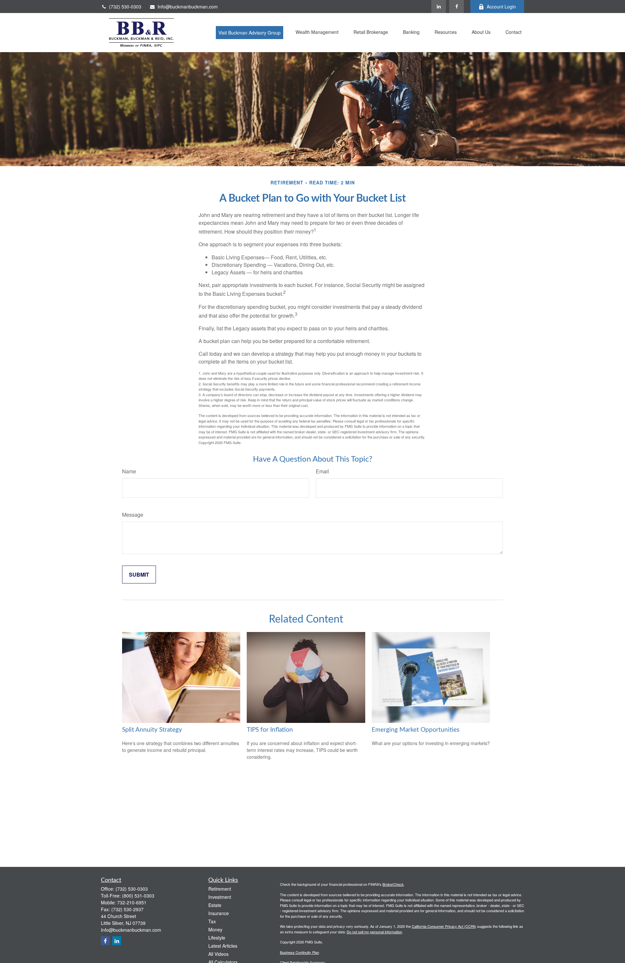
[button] (249, 32)
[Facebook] (456, 6)
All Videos (218, 954)
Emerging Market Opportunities (415, 730)
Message (132, 514)
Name (129, 471)
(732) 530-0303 (125, 6)
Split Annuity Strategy (152, 730)
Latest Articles (222, 945)
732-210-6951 (131, 902)
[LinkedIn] (438, 6)
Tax (212, 921)
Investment (219, 897)
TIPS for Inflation (270, 730)
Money (215, 929)
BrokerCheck (393, 884)
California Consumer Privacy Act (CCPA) (444, 926)
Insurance (218, 913)
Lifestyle (216, 937)
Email (322, 471)
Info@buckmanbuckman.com (188, 6)
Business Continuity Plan (299, 952)
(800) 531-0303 (138, 895)
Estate (214, 905)
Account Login (501, 6)
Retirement (219, 888)
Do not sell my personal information (374, 931)
